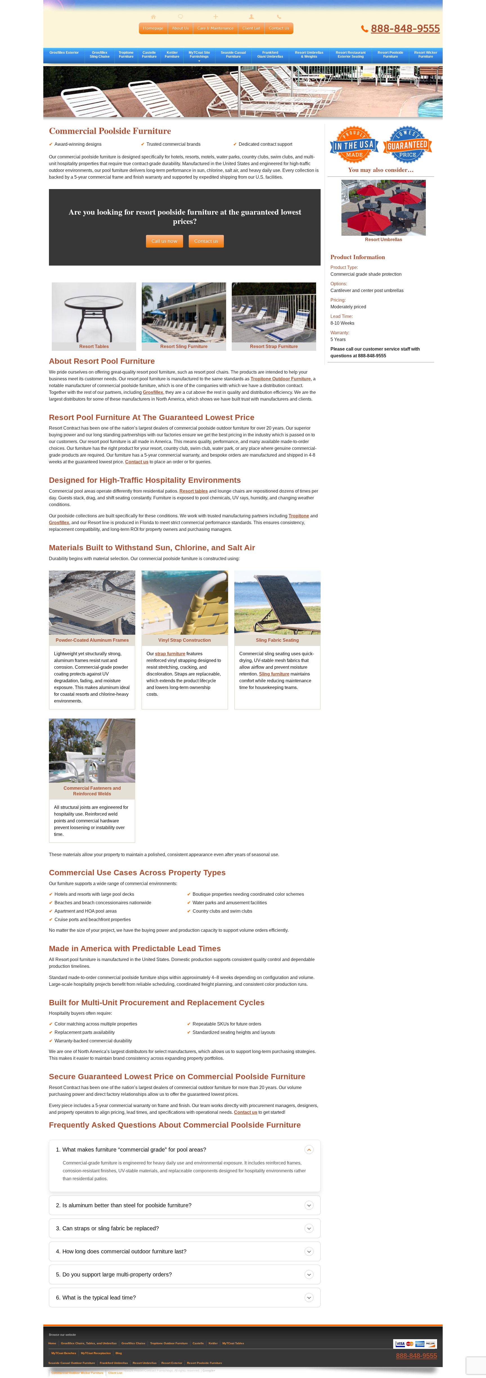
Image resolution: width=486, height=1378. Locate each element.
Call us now (164, 241)
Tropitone (299, 515)
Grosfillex (59, 522)
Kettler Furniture (172, 55)
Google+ (208, 1370)
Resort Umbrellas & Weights (309, 55)
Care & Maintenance (215, 28)
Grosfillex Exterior (64, 53)
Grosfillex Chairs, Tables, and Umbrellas (89, 1343)
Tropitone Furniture (126, 55)
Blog (119, 1353)
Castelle (198, 1343)
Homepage (153, 28)
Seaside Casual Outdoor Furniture (71, 1362)
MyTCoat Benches (63, 1353)
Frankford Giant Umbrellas (270, 55)
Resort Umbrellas (383, 239)
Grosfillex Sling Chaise (100, 55)
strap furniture (170, 653)
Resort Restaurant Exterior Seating (351, 55)
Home (52, 1343)
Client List (251, 28)
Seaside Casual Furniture (233, 55)
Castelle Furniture (149, 55)
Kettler (213, 1343)
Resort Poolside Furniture (390, 55)
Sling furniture (274, 674)
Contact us (206, 241)
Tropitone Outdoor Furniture (281, 378)
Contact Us (279, 28)
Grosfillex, (153, 392)
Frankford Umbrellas (114, 1362)
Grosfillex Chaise (133, 1343)
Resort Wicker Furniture (425, 55)
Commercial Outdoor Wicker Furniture (77, 1372)
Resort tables (193, 491)
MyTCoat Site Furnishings (199, 55)
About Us (180, 28)
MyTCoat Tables (233, 1343)
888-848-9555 (405, 28)
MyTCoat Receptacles (96, 1353)
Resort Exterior (171, 1362)
